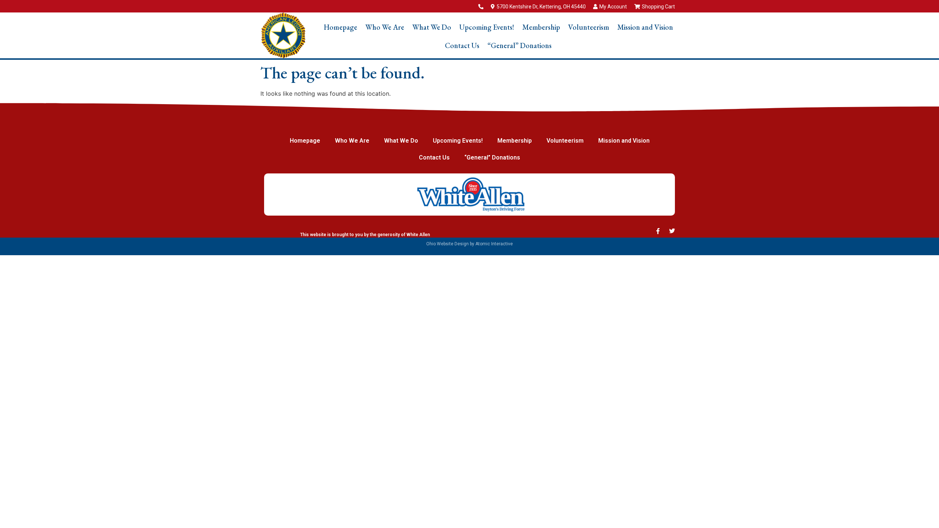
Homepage (340, 27)
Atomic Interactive (494, 243)
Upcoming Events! (486, 27)
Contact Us (462, 45)
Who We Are (384, 27)
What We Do (431, 27)
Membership (541, 27)
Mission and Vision (645, 27)
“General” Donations (519, 45)
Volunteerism (588, 27)
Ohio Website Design (447, 243)
